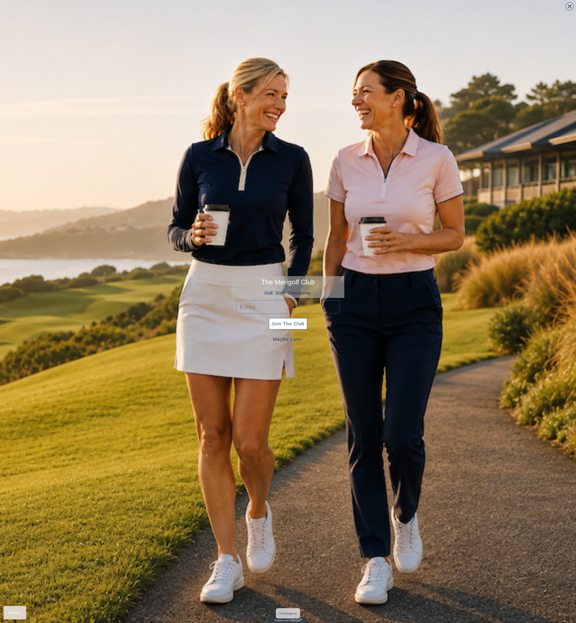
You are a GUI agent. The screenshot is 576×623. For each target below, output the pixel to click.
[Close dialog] (570, 6)
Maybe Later (288, 339)
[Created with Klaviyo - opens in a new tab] (288, 620)
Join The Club (288, 323)
